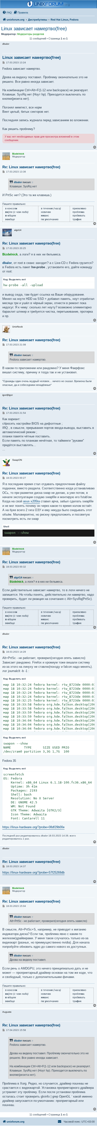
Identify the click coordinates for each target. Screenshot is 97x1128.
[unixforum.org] (48, 4)
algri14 (18, 577)
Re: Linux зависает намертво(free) (31, 167)
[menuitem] (7, 12)
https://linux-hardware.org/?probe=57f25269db (33, 872)
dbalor (18, 182)
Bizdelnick (10, 254)
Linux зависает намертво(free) (34, 28)
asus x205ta (31, 501)
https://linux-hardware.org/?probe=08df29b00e (33, 827)
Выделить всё (17, 279)
